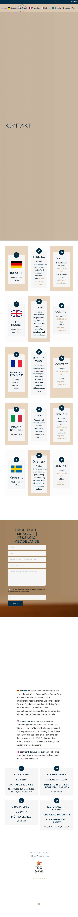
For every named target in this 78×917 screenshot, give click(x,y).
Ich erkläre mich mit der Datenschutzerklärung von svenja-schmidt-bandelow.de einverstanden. (26, 590)
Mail (34, 878)
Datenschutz (57, 2)
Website (41, 878)
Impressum (66, 2)
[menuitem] (57, 1)
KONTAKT (73, 2)
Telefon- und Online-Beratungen (39, 281)
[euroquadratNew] (39, 904)
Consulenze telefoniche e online (39, 434)
